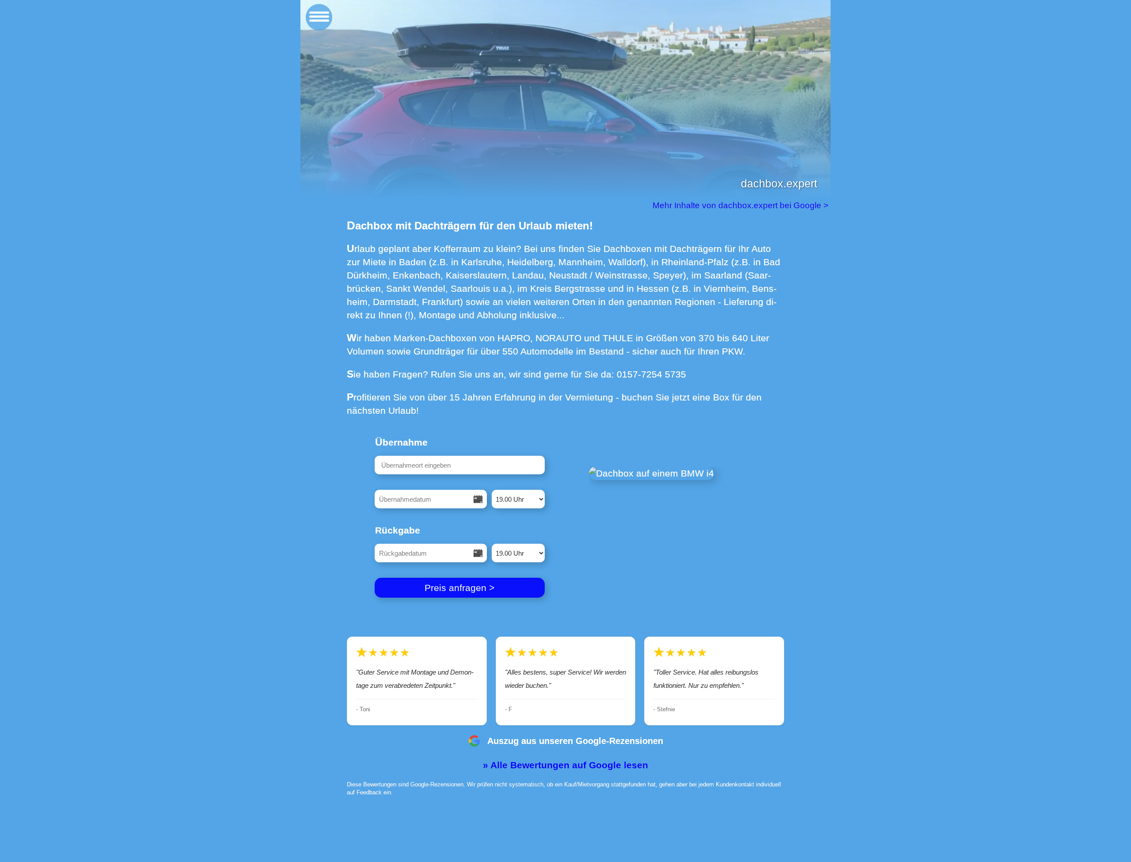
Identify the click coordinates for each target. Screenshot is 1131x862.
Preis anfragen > (459, 588)
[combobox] (460, 465)
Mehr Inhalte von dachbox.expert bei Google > (742, 205)
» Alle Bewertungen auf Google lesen (565, 765)
